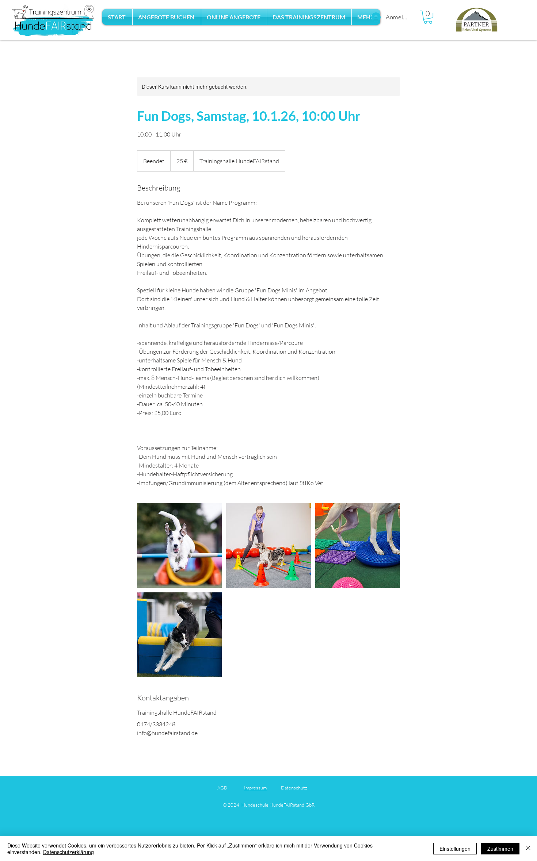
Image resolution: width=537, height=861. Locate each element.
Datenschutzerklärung (68, 852)
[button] (167, 17)
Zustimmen (500, 848)
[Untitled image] (179, 545)
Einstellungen (455, 848)
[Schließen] (528, 848)
